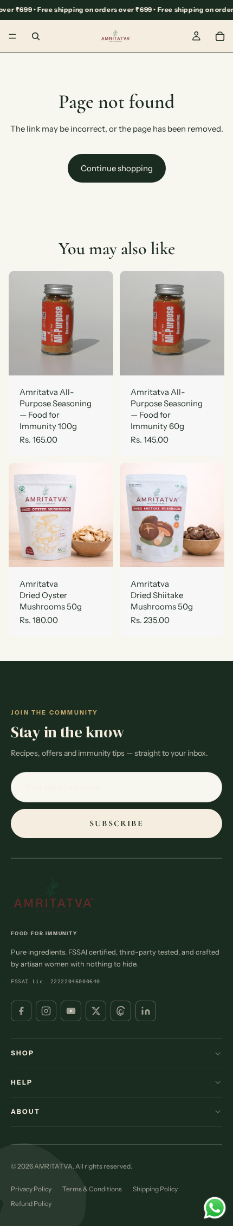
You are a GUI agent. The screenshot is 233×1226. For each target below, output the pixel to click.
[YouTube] (71, 1011)
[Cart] (220, 36)
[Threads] (121, 1011)
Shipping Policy (155, 1189)
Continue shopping (117, 168)
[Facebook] (21, 1011)
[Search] (36, 36)
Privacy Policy (31, 1189)
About (25, 1111)
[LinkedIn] (145, 1011)
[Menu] (12, 36)
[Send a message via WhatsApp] (215, 1208)
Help (22, 1082)
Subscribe (116, 823)
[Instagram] (46, 1011)
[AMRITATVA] (54, 897)
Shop (23, 1053)
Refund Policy (31, 1203)
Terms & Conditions (92, 1189)
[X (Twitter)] (96, 1011)
